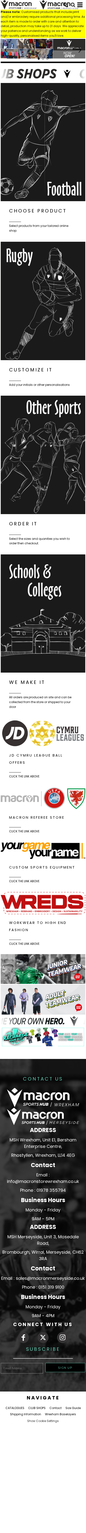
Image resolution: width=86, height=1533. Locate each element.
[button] (43, 49)
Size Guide (73, 1408)
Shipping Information (25, 1414)
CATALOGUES (14, 1408)
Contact (55, 1408)
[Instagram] (62, 1337)
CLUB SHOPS (37, 1408)
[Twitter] (43, 1337)
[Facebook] (23, 1337)
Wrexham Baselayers (60, 1414)
